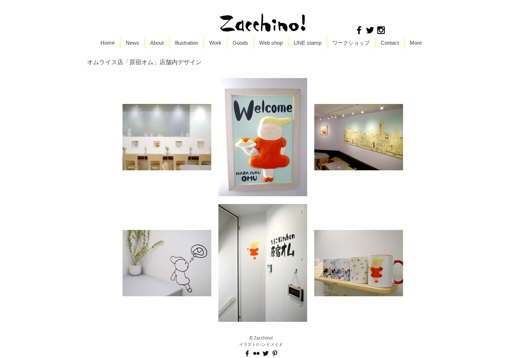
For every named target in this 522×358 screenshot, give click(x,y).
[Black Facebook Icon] (359, 30)
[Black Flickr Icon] (256, 353)
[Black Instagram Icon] (381, 30)
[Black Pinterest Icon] (275, 353)
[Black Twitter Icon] (370, 30)
